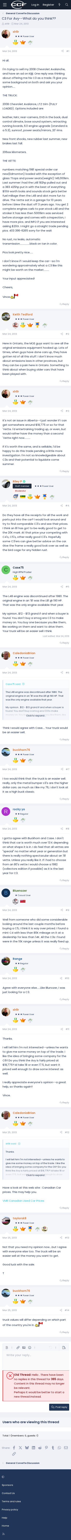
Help (4, 1517)
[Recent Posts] (59, 4)
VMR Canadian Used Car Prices (23, 1201)
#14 (67, 1310)
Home (5, 1525)
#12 (67, 1132)
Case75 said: (13, 684)
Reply (65, 304)
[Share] (62, 51)
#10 (67, 978)
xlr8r (7, 23)
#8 (67, 828)
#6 (67, 672)
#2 (67, 334)
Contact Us (8, 1493)
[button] (6, 1347)
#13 (67, 1237)
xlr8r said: (11, 1143)
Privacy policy (10, 1509)
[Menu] (5, 5)
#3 (67, 411)
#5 (67, 586)
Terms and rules (11, 1501)
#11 (67, 1029)
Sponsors (7, 1485)
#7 (67, 769)
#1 (67, 51)
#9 (67, 910)
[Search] (66, 4)
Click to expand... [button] (36, 715)
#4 (67, 505)
